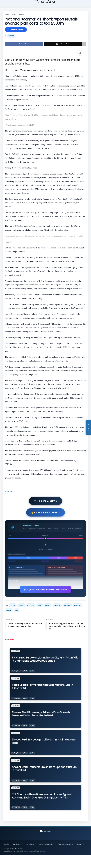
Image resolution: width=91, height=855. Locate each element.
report (47, 605)
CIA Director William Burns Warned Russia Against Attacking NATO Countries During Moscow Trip (42, 796)
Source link (10, 491)
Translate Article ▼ (16, 29)
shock (8, 610)
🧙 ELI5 (25, 671)
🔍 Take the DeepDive (45, 500)
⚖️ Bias (32, 671)
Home (7, 14)
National (30, 605)
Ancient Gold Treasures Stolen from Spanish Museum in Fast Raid (44, 768)
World (14, 14)
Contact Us (80, 844)
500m (13, 605)
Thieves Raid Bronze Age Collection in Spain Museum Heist (43, 741)
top (16, 610)
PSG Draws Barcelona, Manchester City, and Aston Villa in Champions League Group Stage (45, 659)
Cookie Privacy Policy (46, 844)
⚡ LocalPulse (88, 427)
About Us (6, 844)
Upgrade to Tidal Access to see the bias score (47, 589)
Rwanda (67, 605)
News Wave (19, 849)
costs (21, 605)
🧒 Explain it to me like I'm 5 (45, 512)
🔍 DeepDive (16, 671)
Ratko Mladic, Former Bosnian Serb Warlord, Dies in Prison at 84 (42, 686)
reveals (57, 605)
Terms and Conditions (65, 844)
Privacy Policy (29, 844)
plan (39, 605)
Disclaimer (16, 844)
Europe (22, 14)
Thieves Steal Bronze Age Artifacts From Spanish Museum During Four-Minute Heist (41, 714)
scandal (77, 605)
